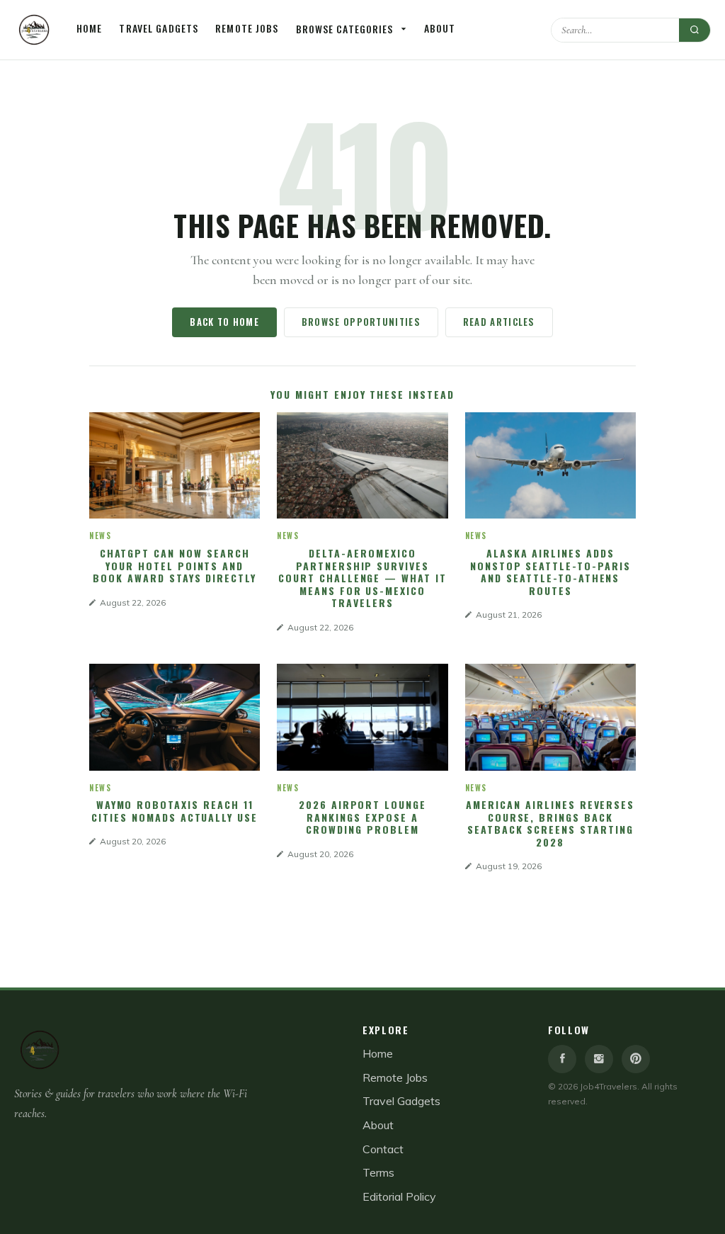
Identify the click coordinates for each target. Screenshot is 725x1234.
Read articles (499, 322)
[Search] (694, 30)
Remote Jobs (246, 28)
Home (89, 28)
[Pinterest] (636, 1059)
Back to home (224, 322)
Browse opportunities (361, 322)
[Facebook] (562, 1059)
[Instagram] (599, 1059)
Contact (383, 1149)
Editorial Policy (399, 1196)
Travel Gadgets (158, 28)
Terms (378, 1172)
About (440, 28)
